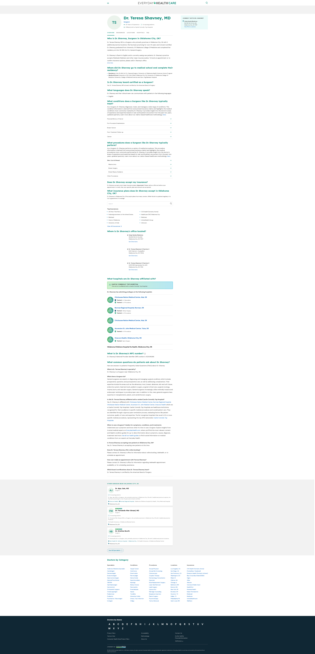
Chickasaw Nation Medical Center (141, 402)
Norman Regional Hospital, (127, 501)
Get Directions (133, 241)
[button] (206, 3)
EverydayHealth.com (133, 430)
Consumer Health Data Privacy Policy (118, 639)
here (164, 115)
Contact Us (178, 633)
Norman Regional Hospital (162, 402)
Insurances (120, 32)
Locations (131, 32)
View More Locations (190, 26)
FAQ (148, 32)
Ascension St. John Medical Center (142, 405)
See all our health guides (130, 436)
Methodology (145, 636)
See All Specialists (115, 550)
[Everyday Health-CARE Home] (157, 3)
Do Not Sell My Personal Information (181, 637)
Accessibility (145, 633)
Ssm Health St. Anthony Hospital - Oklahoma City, (123, 541)
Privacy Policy (111, 633)
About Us (144, 639)
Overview (110, 32)
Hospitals (141, 32)
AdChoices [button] (178, 641)
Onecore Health (160, 405)
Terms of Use (111, 636)
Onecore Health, (114, 501)
